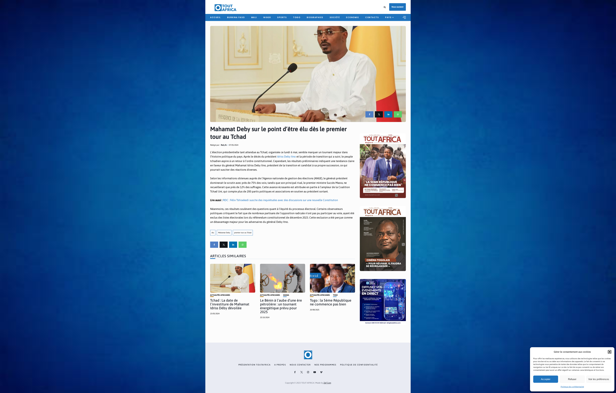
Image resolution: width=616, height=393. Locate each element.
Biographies (315, 17)
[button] (609, 351)
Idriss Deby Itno (286, 156)
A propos (280, 365)
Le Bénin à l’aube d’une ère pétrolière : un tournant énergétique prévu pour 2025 (281, 306)
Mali (254, 17)
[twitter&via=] (379, 114)
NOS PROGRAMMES (325, 365)
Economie (352, 17)
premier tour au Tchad (242, 233)
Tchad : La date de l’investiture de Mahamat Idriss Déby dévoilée (229, 304)
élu (213, 233)
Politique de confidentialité (572, 387)
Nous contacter (300, 365)
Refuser (572, 379)
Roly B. (224, 145)
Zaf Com (327, 383)
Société (335, 17)
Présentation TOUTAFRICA (254, 365)
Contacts (372, 17)
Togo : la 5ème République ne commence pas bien (330, 302)
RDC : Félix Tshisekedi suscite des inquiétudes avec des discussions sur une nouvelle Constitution (280, 200)
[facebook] (369, 114)
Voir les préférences (598, 379)
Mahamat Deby (224, 233)
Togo (296, 17)
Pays (388, 17)
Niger (267, 17)
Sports (282, 17)
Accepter (545, 379)
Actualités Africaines (220, 295)
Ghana (286, 295)
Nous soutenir (397, 7)
